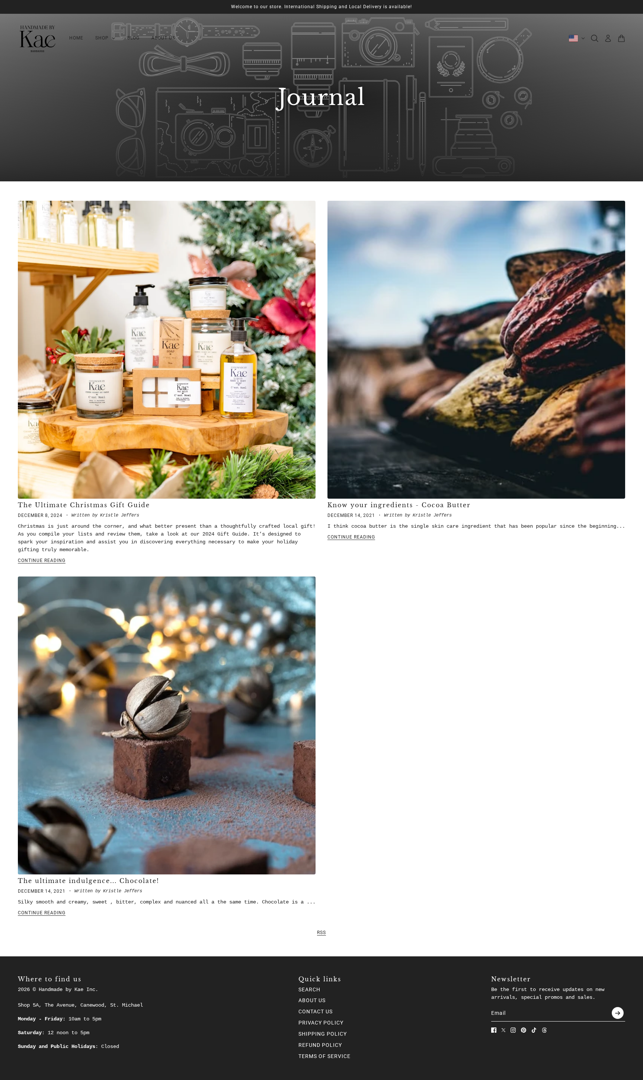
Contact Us (315, 1011)
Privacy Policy (320, 1023)
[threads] (544, 1030)
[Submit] (618, 1013)
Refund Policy (320, 1045)
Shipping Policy (322, 1034)
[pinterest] (523, 1030)
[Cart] (621, 38)
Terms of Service (324, 1056)
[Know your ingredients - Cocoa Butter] (476, 350)
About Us (312, 1000)
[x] (503, 1030)
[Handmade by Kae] (37, 38)
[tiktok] (534, 1030)
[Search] (594, 38)
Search (309, 989)
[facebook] (494, 1030)
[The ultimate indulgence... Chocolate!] (167, 725)
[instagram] (513, 1030)
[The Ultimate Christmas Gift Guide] (167, 350)
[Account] (608, 38)
